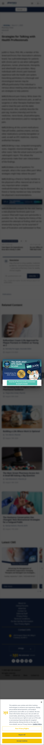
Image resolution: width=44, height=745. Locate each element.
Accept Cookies (22, 741)
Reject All (22, 735)
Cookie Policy (37, 724)
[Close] (41, 702)
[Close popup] (38, 361)
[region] (22, 722)
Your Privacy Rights (22, 728)
